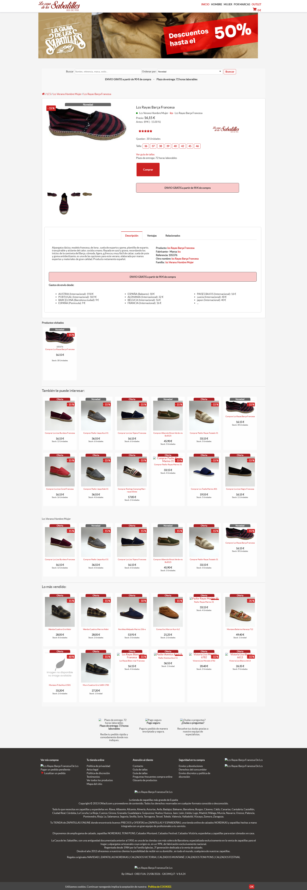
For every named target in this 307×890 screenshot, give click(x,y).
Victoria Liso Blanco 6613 (240, 661)
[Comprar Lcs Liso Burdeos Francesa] (60, 429)
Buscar (70, 71)
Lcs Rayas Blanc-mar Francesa (132, 661)
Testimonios (93, 776)
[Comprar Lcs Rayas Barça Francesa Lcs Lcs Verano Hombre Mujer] (60, 343)
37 (153, 146)
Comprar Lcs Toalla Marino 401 (204, 489)
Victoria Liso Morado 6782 (204, 661)
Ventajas (152, 235)
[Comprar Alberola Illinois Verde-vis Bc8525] (168, 429)
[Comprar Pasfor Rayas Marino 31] (168, 461)
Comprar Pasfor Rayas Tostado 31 (204, 433)
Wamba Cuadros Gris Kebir (59, 629)
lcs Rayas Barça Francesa (180, 247)
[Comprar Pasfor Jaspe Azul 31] (96, 429)
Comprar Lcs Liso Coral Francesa (60, 489)
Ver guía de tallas (145, 154)
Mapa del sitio (94, 783)
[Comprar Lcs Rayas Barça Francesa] (240, 413)
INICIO (205, 4)
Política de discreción (98, 773)
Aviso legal (92, 769)
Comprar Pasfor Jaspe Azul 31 (95, 433)
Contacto (138, 766)
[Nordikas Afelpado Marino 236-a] (132, 625)
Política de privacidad (98, 766)
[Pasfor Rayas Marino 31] (204, 598)
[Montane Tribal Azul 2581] (60, 681)
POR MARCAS (242, 4)
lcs (171, 113)
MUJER (228, 4)
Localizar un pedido (55, 773)
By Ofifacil (127, 873)
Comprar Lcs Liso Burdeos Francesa (60, 433)
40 (175, 146)
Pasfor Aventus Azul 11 (168, 658)
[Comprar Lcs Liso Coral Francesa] (60, 485)
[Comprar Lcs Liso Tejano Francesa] (132, 429)
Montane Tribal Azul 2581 (60, 685)
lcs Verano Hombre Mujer (179, 262)
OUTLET (256, 4)
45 (190, 146)
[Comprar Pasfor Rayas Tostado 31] (204, 429)
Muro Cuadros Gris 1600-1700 (96, 685)
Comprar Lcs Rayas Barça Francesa (60, 349)
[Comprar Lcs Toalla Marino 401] (204, 485)
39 (167, 146)
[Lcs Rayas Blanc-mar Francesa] (132, 657)
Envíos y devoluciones (191, 766)
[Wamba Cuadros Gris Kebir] (60, 625)
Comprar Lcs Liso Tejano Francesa (132, 433)
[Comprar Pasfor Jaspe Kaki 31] (96, 485)
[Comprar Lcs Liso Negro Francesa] (240, 485)
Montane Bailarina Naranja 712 (240, 629)
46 (197, 146)
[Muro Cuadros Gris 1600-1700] (96, 681)
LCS (49, 94)
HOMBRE (216, 4)
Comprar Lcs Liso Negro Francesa (240, 489)
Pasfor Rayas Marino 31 (204, 602)
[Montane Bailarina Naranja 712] (240, 625)
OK (252, 886)
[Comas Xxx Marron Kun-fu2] (168, 625)
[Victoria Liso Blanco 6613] (240, 657)
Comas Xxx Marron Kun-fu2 (168, 629)
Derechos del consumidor (193, 769)
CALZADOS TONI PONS (199, 857)
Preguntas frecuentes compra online (152, 776)
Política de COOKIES (159, 886)
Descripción (131, 235)
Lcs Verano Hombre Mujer (67, 94)
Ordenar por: (149, 71)
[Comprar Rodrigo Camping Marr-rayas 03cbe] (132, 485)
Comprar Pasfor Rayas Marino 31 (168, 464)
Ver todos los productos (100, 780)
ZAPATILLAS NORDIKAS (115, 857)
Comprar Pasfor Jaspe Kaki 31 (95, 489)
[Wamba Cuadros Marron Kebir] (96, 625)
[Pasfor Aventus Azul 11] (168, 654)
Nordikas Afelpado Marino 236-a (132, 629)
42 (182, 146)
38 (160, 146)
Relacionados (172, 235)
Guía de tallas (140, 769)
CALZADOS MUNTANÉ (171, 857)
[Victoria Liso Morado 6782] (204, 657)
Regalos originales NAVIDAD (83, 857)
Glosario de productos (145, 780)
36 (145, 146)
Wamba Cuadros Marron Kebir (96, 629)
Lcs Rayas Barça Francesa (97, 94)
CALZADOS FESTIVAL (227, 857)
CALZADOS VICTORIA (143, 857)
